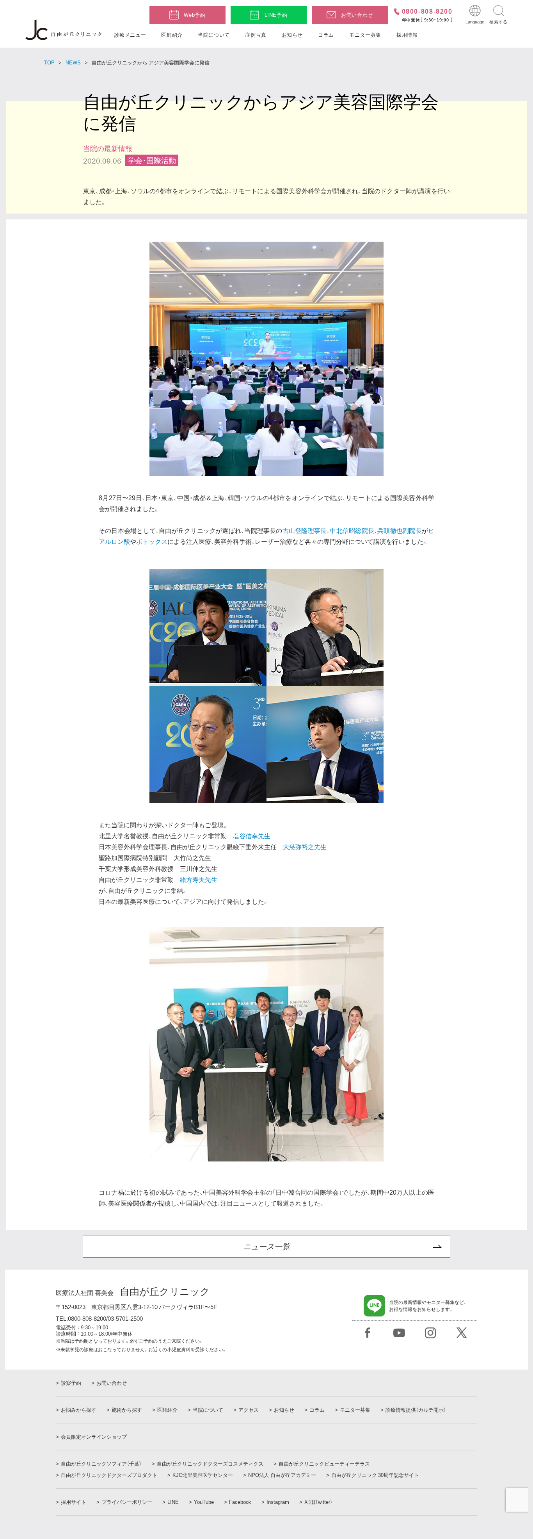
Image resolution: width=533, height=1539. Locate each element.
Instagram (277, 1502)
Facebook (240, 1502)
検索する (498, 21)
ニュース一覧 (266, 1246)
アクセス (248, 1410)
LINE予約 (276, 14)
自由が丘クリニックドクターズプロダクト (109, 1475)
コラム (326, 34)
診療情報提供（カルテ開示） (416, 1410)
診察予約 (71, 1383)
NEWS (73, 62)
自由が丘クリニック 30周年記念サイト (375, 1475)
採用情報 (407, 34)
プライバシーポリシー (126, 1502)
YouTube (204, 1502)
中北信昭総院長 (352, 530)
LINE (173, 1502)
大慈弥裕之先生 (305, 846)
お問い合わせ (357, 14)
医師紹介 (172, 34)
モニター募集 (365, 34)
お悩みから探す (78, 1410)
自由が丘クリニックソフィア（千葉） (101, 1464)
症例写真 (255, 34)
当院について (214, 34)
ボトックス (151, 541)
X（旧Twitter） (318, 1502)
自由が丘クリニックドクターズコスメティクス (210, 1464)
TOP (49, 62)
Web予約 (194, 14)
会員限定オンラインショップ (94, 1437)
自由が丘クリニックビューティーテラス (324, 1464)
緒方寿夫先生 (198, 879)
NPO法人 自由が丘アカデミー (282, 1475)
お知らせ (292, 34)
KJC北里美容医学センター (202, 1475)
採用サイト (73, 1502)
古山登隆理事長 (304, 530)
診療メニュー (130, 34)
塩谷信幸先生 (251, 835)
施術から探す (127, 1410)
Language (474, 21)
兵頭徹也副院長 (399, 530)
